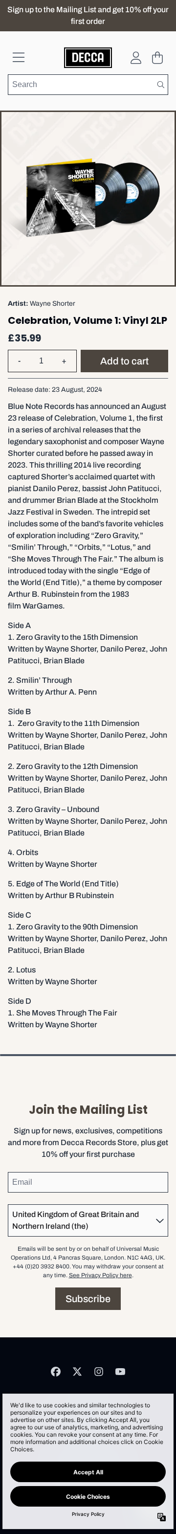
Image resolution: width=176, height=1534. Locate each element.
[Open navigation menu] (18, 57)
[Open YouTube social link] (120, 1371)
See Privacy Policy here (100, 1275)
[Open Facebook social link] (55, 1371)
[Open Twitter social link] (77, 1371)
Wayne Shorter (52, 303)
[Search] (160, 84)
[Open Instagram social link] (99, 1371)
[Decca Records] (88, 57)
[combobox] (88, 84)
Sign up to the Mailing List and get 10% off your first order (88, 15)
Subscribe (88, 1298)
